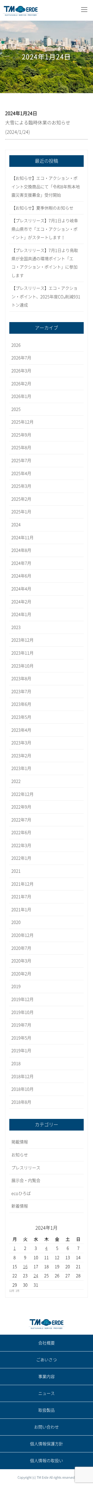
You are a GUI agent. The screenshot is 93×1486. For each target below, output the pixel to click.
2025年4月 (21, 473)
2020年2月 (21, 974)
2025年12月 (22, 422)
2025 (16, 409)
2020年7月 (21, 948)
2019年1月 (21, 1051)
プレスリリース (25, 1168)
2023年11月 (22, 653)
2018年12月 (22, 1076)
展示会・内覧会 (25, 1180)
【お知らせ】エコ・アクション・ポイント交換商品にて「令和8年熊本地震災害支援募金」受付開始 (45, 186)
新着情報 (19, 1206)
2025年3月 (21, 486)
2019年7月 (21, 1025)
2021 (16, 871)
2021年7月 (21, 897)
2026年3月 (21, 371)
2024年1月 (21, 614)
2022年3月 (21, 845)
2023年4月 (21, 730)
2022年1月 (21, 858)
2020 (16, 922)
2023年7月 (21, 691)
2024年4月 (21, 589)
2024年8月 (21, 550)
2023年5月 (21, 717)
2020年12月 (22, 935)
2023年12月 (22, 640)
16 (25, 1267)
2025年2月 (21, 499)
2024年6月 (21, 576)
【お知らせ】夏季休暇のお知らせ (42, 208)
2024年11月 (22, 538)
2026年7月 (21, 358)
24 (36, 1276)
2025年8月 (21, 447)
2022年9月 (21, 807)
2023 (16, 627)
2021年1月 (21, 910)
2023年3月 (21, 743)
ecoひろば (21, 1193)
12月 (11, 1291)
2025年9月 (21, 435)
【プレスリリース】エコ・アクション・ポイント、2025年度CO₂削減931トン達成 (45, 296)
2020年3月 (21, 961)
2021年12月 (22, 884)
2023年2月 (21, 756)
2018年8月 (21, 1102)
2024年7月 (21, 563)
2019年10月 (22, 1012)
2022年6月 (21, 832)
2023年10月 (22, 666)
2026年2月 (21, 384)
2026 (16, 345)
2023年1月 (21, 768)
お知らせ (19, 1155)
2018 (16, 1063)
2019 (16, 986)
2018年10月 (22, 1089)
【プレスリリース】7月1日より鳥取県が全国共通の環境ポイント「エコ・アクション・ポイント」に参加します (44, 263)
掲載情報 (19, 1142)
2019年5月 (21, 1038)
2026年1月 (21, 396)
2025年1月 (21, 512)
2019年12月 (22, 999)
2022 (16, 781)
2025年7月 (21, 460)
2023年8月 (21, 679)
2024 (16, 525)
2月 (17, 1291)
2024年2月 (21, 602)
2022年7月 (21, 820)
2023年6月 (21, 704)
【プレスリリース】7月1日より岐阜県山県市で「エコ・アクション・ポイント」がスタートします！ (44, 229)
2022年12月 (22, 794)
